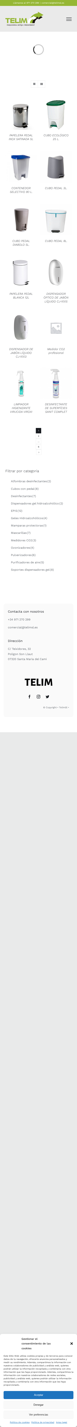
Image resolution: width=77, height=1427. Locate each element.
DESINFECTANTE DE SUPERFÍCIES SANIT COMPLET (56, 408)
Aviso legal (61, 1422)
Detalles (21, 114)
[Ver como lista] (41, 84)
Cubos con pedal (25, 488)
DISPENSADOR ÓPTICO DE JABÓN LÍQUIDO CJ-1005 (56, 297)
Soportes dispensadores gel (32, 569)
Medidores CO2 (23, 540)
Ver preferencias (38, 1414)
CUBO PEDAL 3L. (56, 188)
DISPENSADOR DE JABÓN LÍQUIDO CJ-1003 (21, 352)
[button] (71, 1343)
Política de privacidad (42, 1422)
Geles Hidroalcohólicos (29, 518)
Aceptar (38, 1394)
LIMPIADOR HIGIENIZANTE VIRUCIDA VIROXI (21, 408)
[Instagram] (38, 696)
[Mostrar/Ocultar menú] (69, 19)
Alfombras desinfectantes (31, 481)
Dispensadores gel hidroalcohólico (37, 503)
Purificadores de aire (27, 562)
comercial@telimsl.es (53, 3)
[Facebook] (29, 696)
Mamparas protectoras (29, 525)
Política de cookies (20, 1422)
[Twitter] (47, 696)
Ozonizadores (22, 547)
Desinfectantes (23, 496)
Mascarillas (21, 533)
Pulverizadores (23, 555)
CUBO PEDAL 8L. (56, 241)
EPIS (16, 510)
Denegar (38, 1404)
